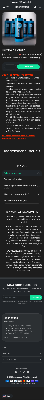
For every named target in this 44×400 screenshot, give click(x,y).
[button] (6, 7)
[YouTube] (28, 372)
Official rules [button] (9, 359)
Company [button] (6, 353)
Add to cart (28, 67)
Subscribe (36, 297)
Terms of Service (33, 301)
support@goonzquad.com (17, 337)
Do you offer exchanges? (15, 200)
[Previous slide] (3, 156)
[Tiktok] (24, 372)
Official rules (9, 321)
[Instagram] (20, 372)
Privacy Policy (22, 303)
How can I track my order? (16, 194)
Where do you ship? (13, 173)
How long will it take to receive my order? (20, 186)
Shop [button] (4, 347)
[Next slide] (41, 156)
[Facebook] (16, 372)
